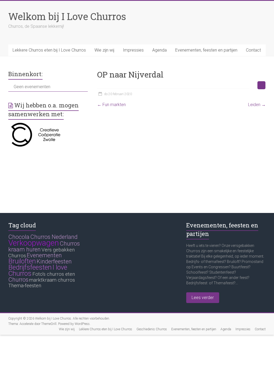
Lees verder (203, 297)
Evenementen (44, 255)
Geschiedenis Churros (151, 329)
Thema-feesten (24, 286)
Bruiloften (22, 261)
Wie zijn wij (104, 50)
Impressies (133, 50)
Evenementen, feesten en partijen (206, 50)
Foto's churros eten (53, 274)
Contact (253, 50)
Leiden (257, 104)
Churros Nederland (54, 237)
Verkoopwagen (33, 242)
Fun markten (111, 104)
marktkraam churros (52, 280)
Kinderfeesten (54, 261)
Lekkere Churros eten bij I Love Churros (49, 50)
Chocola (18, 237)
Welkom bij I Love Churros (67, 16)
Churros (18, 279)
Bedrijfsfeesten (30, 267)
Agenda (159, 50)
